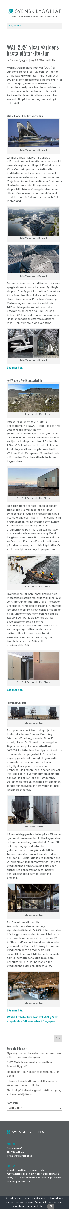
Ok (51, 1206)
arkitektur (51, 60)
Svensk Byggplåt (19, 60)
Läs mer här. (15, 367)
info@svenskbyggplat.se (19, 1156)
